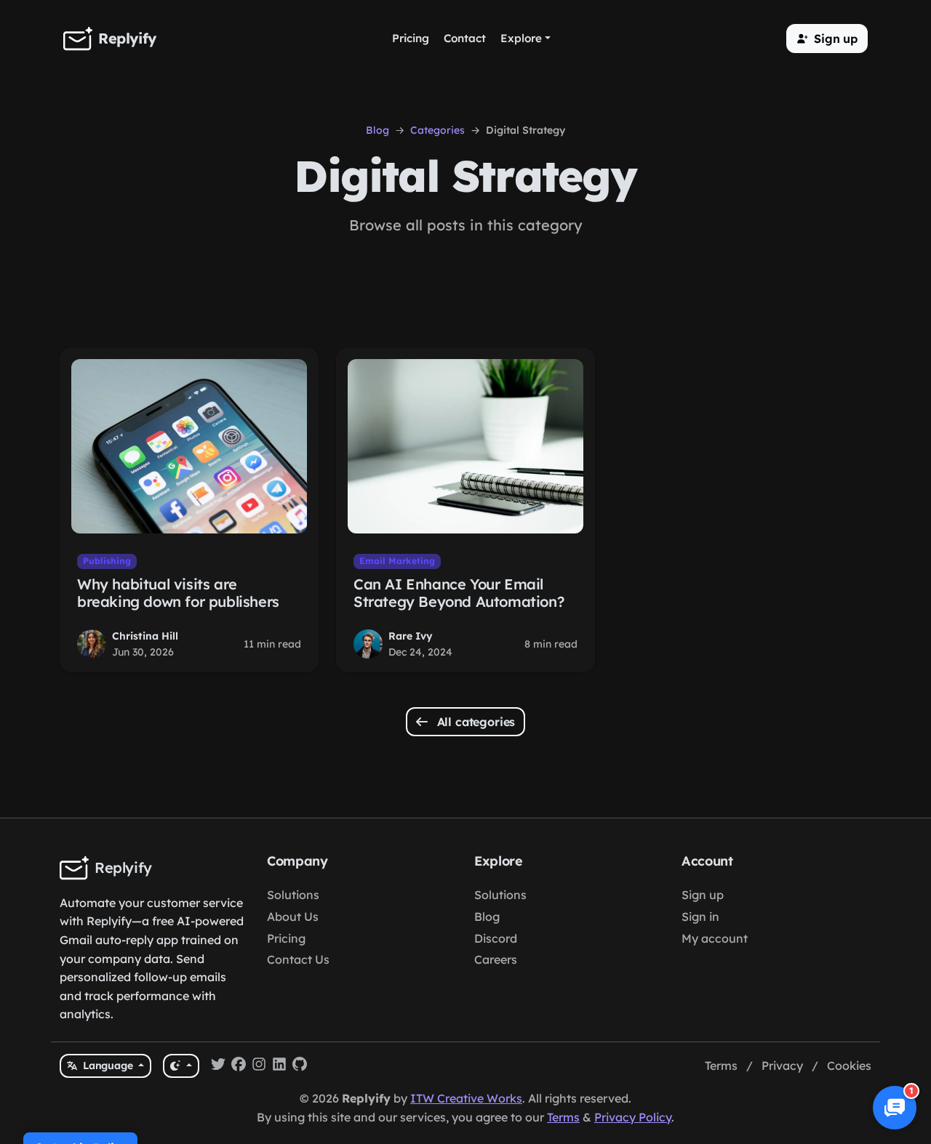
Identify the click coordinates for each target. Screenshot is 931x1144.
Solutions (293, 894)
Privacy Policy (632, 1117)
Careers (495, 959)
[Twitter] (218, 1066)
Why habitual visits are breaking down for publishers (178, 593)
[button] (827, 38)
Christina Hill (145, 636)
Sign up (703, 894)
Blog (377, 130)
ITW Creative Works (466, 1098)
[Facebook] (238, 1066)
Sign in (700, 916)
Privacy (782, 1065)
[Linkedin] (279, 1066)
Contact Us (298, 959)
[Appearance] (181, 1066)
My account (715, 938)
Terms (721, 1065)
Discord (495, 938)
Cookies (849, 1065)
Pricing (286, 938)
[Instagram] (259, 1066)
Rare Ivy (410, 636)
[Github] (299, 1066)
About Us (293, 916)
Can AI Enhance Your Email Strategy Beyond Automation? (458, 593)
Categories (437, 130)
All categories (474, 721)
